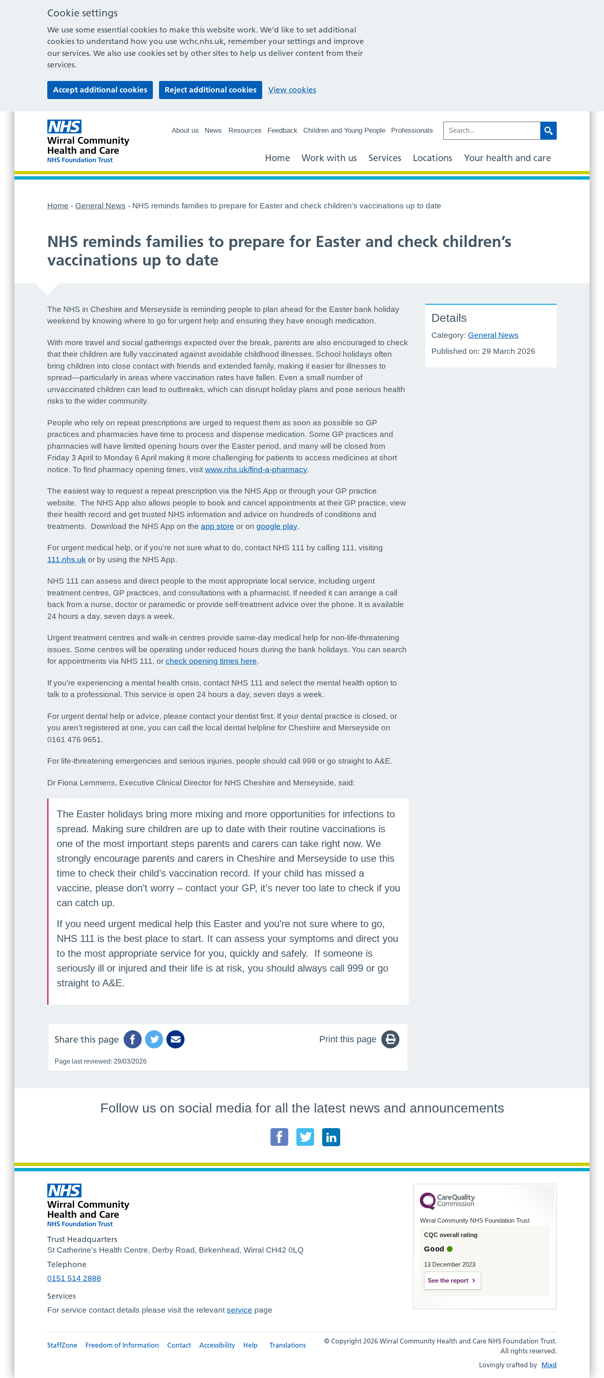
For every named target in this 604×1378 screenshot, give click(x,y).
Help (250, 1345)
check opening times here (211, 661)
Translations (288, 1345)
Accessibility (217, 1345)
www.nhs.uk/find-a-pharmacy (256, 469)
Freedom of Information (122, 1345)
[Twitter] (305, 1137)
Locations (432, 158)
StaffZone (62, 1345)
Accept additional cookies (100, 90)
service (239, 1310)
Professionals (412, 130)
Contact (179, 1345)
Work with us (329, 158)
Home (277, 158)
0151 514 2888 (74, 1278)
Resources (245, 130)
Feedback (282, 130)
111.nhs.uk (66, 559)
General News (493, 335)
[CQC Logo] (447, 1208)
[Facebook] (279, 1137)
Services (385, 158)
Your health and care (507, 158)
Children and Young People (344, 130)
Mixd (549, 1365)
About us (185, 130)
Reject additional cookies (210, 90)
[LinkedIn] (331, 1137)
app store (217, 526)
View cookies (292, 90)
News (213, 130)
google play (276, 526)
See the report (448, 1280)
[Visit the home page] (88, 141)
